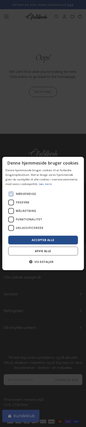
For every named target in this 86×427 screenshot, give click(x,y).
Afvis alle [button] (43, 251)
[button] (42, 261)
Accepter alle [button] (43, 240)
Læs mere (45, 184)
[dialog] (43, 213)
